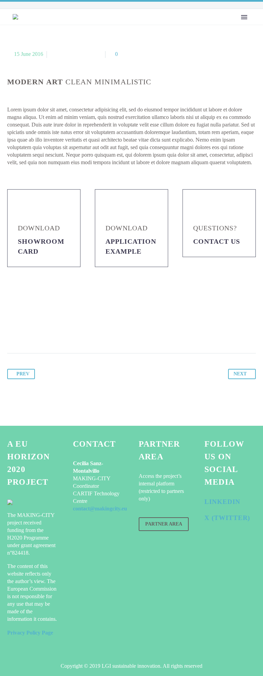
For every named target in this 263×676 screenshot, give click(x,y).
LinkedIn (222, 501)
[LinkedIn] (65, 332)
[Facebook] (13, 332)
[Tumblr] (52, 332)
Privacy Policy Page (30, 633)
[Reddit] (78, 332)
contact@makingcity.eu (100, 508)
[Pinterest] (39, 332)
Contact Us (216, 241)
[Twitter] (26, 332)
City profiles (133, 31)
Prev (22, 373)
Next (240, 373)
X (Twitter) (227, 517)
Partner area (163, 524)
